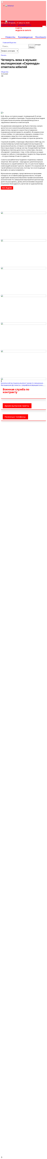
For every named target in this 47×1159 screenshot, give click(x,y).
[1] (24, 94)
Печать (3, 55)
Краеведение (25, 37)
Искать (31, 46)
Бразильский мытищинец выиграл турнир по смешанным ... (22, 383)
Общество (4, 72)
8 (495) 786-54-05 (8, 25)
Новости (10, 37)
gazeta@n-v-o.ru (24, 25)
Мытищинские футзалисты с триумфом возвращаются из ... (22, 385)
